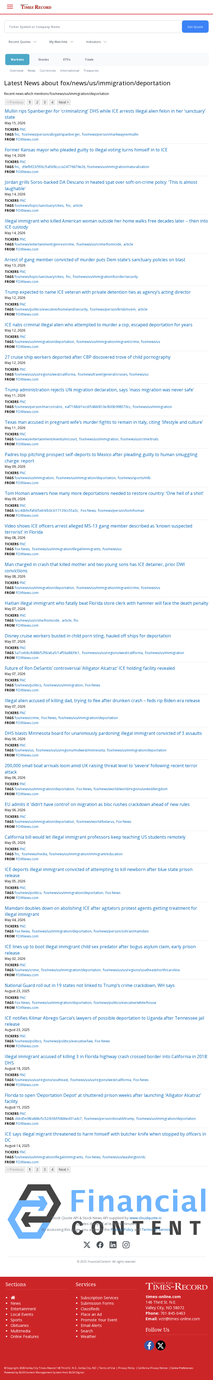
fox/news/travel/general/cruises (102, 374)
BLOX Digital (76, 1372)
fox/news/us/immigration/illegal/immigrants (66, 549)
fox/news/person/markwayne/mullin (110, 134)
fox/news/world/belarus (95, 821)
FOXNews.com (27, 139)
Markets (17, 59)
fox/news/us (150, 341)
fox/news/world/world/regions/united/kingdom (131, 789)
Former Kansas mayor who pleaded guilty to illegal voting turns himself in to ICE (86, 150)
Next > (64, 102)
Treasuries (91, 70)
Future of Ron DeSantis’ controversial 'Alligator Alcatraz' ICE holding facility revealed (90, 668)
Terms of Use (107, 1368)
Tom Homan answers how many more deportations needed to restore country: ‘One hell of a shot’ (104, 493)
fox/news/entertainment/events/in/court (46, 439)
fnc (17, 134)
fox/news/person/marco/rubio (38, 406)
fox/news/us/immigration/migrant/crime (108, 341)
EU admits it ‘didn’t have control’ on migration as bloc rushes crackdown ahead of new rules (97, 804)
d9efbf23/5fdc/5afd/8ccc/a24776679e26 (53, 166)
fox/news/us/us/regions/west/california (45, 374)
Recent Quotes (20, 42)
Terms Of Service (156, 1229)
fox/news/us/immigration (152, 406)
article (78, 205)
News (31, 70)
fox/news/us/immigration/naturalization (118, 166)
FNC (23, 129)
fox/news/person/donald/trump (109, 1118)
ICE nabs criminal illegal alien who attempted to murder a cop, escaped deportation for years (98, 325)
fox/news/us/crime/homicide (99, 244)
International (69, 70)
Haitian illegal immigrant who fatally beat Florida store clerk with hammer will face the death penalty (106, 603)
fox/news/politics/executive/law (68, 1041)
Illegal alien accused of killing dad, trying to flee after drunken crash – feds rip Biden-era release (102, 700)
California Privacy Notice (153, 1368)
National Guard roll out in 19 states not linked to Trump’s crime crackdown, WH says (90, 985)
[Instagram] (126, 1245)
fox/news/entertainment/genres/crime (44, 244)
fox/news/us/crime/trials (139, 439)
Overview (16, 70)
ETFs (66, 59)
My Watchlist (58, 42)
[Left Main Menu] (10, 6)
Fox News (88, 510)
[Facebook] (100, 1245)
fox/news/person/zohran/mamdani (121, 931)
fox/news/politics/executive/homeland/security (51, 309)
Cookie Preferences (182, 1368)
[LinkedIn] (113, 1245)
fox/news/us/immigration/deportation (44, 341)
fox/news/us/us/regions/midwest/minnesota (70, 750)
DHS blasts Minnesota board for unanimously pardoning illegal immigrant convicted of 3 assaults (103, 733)
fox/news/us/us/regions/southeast (41, 1079)
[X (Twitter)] (87, 1245)
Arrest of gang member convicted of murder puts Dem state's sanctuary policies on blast (95, 260)
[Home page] (176, 1285)
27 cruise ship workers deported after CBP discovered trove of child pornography (88, 357)
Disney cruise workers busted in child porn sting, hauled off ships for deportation (88, 636)
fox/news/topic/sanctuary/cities (39, 205)
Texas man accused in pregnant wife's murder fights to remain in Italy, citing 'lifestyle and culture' (104, 422)
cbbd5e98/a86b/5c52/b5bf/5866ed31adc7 (48, 1118)
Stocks (43, 59)
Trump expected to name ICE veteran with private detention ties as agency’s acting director (98, 292)
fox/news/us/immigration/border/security (105, 276)
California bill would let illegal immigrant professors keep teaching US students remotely (95, 837)
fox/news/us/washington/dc (124, 1157)
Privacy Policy (122, 1229)
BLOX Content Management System (40, 1372)
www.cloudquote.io (146, 1217)
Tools (89, 59)
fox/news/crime (27, 717)
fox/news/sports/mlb (134, 477)
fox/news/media (34, 854)
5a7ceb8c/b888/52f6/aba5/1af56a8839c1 (47, 652)
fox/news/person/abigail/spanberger (51, 134)
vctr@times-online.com (179, 1318)
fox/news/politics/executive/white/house (125, 1002)
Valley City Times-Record (41, 1368)
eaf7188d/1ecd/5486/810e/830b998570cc (98, 406)
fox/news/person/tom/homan (121, 510)
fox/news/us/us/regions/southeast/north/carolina (141, 970)
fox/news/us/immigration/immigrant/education (86, 854)
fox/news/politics (28, 685)
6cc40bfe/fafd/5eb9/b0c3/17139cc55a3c (46, 510)
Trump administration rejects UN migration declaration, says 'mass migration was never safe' (99, 390)
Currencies (48, 70)
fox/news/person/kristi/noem (113, 309)
